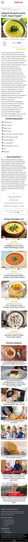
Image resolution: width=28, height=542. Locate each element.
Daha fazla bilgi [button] (20, 537)
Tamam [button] (14, 540)
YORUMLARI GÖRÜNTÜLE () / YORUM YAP (14, 211)
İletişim (6, 525)
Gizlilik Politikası (9, 522)
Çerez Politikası (9, 520)
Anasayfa (3, 8)
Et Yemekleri (8, 532)
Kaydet (4, 44)
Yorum (16, 42)
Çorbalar (8, 8)
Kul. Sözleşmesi (8, 523)
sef (21, 42)
